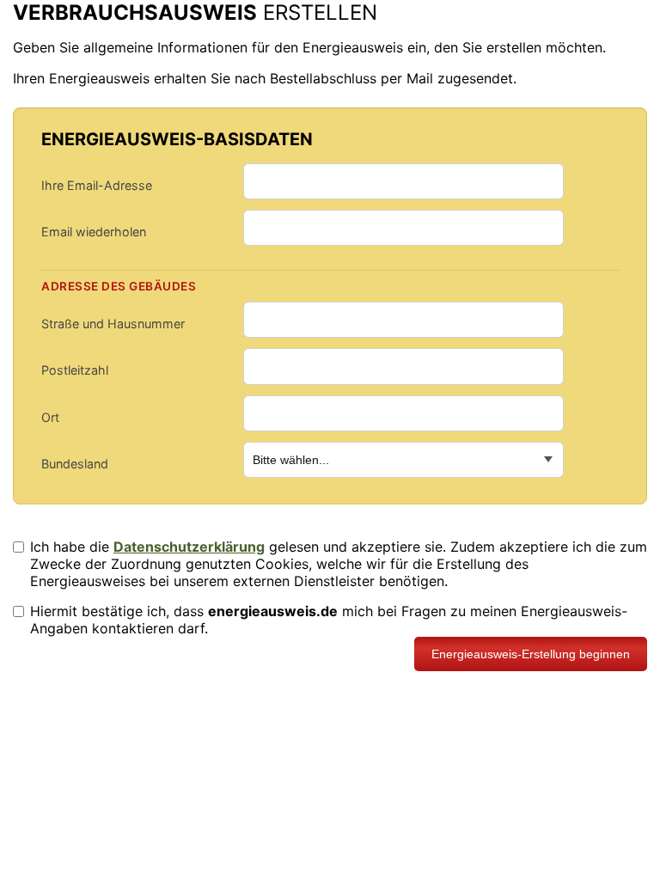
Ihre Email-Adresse (96, 185)
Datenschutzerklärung (189, 546)
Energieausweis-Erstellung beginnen (530, 654)
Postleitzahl (74, 370)
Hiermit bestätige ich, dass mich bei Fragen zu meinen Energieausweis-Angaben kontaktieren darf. (328, 619)
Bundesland (74, 463)
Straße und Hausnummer (113, 323)
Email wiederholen (93, 231)
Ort (50, 417)
